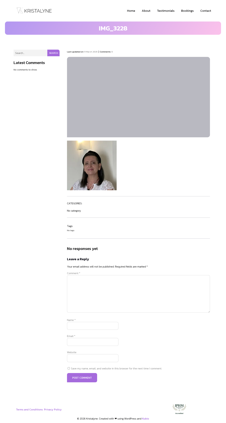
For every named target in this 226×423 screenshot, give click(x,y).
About (146, 10)
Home (131, 10)
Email (71, 336)
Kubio (145, 419)
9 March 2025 (91, 51)
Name (71, 320)
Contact (205, 10)
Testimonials (166, 10)
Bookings (187, 10)
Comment (73, 273)
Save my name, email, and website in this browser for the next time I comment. (116, 368)
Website (71, 352)
